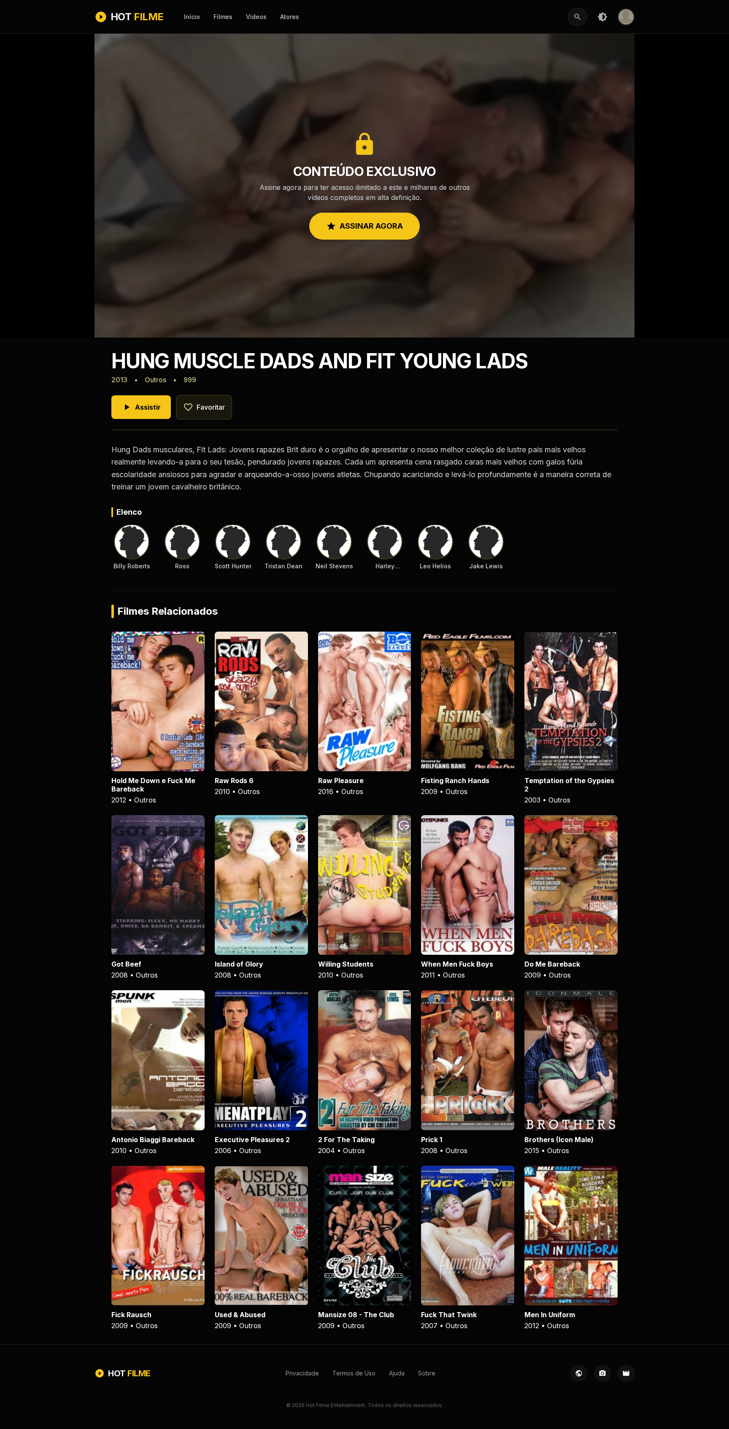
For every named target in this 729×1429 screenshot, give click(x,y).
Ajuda (397, 1373)
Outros (155, 379)
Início (192, 16)
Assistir (141, 407)
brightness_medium (602, 17)
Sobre (426, 1373)
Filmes (222, 16)
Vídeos (256, 16)
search (577, 17)
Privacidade (302, 1373)
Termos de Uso (353, 1373)
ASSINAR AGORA (364, 226)
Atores (289, 16)
